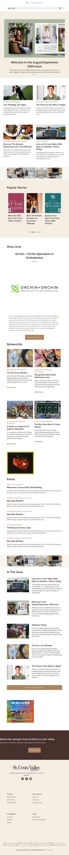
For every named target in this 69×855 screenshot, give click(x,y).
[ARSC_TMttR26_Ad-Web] (20, 722)
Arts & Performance (14, 525)
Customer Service (37, 802)
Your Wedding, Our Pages (14, 104)
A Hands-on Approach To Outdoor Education (18, 427)
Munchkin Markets (15, 500)
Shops (23, 370)
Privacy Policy (48, 850)
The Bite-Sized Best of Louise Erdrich (47, 425)
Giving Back (47, 370)
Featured (48, 102)
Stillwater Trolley (39, 625)
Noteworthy (8, 102)
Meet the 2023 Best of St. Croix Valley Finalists (15, 218)
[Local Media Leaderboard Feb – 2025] (34, 178)
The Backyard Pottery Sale (19, 527)
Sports (24, 141)
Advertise (9, 820)
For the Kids (27, 498)
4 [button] (32, 232)
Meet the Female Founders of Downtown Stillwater (34, 219)
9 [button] (38, 232)
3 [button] (31, 232)
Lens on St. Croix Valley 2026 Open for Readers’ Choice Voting (49, 147)
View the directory (34, 337)
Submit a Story (11, 800)
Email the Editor (11, 802)
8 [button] (37, 232)
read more (11, 387)
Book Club (38, 421)
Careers (9, 822)
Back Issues (36, 800)
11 (41, 74)
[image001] (20, 474)
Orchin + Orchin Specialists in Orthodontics (34, 256)
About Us (9, 817)
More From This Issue (34, 687)
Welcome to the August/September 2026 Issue (34, 64)
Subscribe (34, 750)
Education (40, 102)
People (55, 102)
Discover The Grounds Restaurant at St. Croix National (17, 145)
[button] (9, 210)
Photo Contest (42, 141)
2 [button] (30, 232)
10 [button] (40, 232)
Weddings (17, 102)
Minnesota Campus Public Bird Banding (24, 487)
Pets (19, 370)
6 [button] (35, 232)
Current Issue (36, 817)
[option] (16, 208)
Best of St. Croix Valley (39, 820)
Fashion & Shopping (14, 498)
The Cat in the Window (17, 372)
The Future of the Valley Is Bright (50, 104)
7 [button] (36, 232)
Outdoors (11, 423)
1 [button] (28, 232)
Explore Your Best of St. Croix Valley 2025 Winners (52, 219)
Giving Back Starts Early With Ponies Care (45, 376)
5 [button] (33, 232)
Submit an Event (11, 797)
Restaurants (16, 141)
